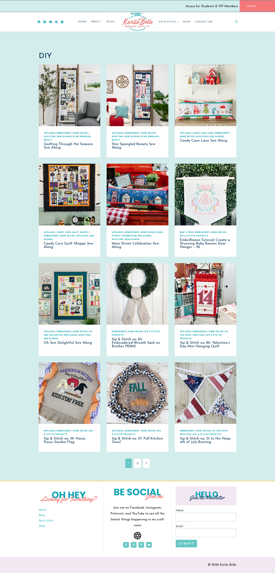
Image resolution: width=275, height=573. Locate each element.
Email (180, 526)
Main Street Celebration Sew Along (135, 245)
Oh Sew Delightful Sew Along (68, 343)
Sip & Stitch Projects (194, 235)
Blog (42, 515)
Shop (186, 22)
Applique (49, 133)
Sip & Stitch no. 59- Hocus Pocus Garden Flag (64, 440)
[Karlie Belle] (137, 21)
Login (251, 6)
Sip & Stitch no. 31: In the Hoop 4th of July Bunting (205, 440)
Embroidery (64, 133)
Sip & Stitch (46, 520)
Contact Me (204, 22)
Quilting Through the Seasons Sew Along (68, 146)
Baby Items (186, 232)
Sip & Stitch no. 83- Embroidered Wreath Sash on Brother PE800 (136, 343)
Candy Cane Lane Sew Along (203, 141)
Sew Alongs (64, 136)
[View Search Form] (236, 22)
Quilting (49, 136)
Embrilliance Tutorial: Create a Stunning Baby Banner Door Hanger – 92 (205, 243)
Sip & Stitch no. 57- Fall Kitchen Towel (137, 440)
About (42, 509)
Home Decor (80, 133)
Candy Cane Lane (203, 133)
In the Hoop (219, 431)
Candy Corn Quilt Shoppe (72, 232)
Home (82, 22)
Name (179, 510)
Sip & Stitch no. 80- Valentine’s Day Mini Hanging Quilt (205, 344)
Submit (186, 543)
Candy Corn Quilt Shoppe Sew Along (68, 245)
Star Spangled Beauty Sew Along (133, 146)
